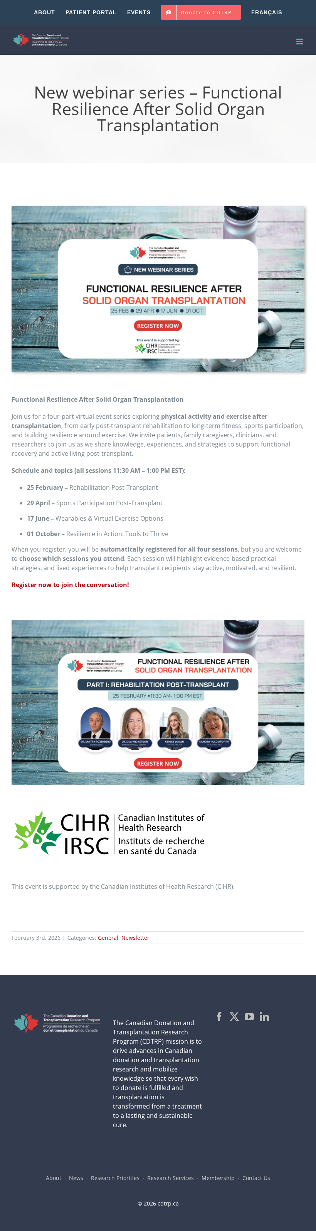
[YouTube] (249, 1016)
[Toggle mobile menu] (300, 41)
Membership (218, 1178)
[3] (158, 623)
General (108, 937)
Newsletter (135, 937)
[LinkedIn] (264, 1016)
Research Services (170, 1178)
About (53, 1178)
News (76, 1178)
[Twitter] (234, 1016)
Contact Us (256, 1178)
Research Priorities (115, 1178)
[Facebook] (219, 1016)
